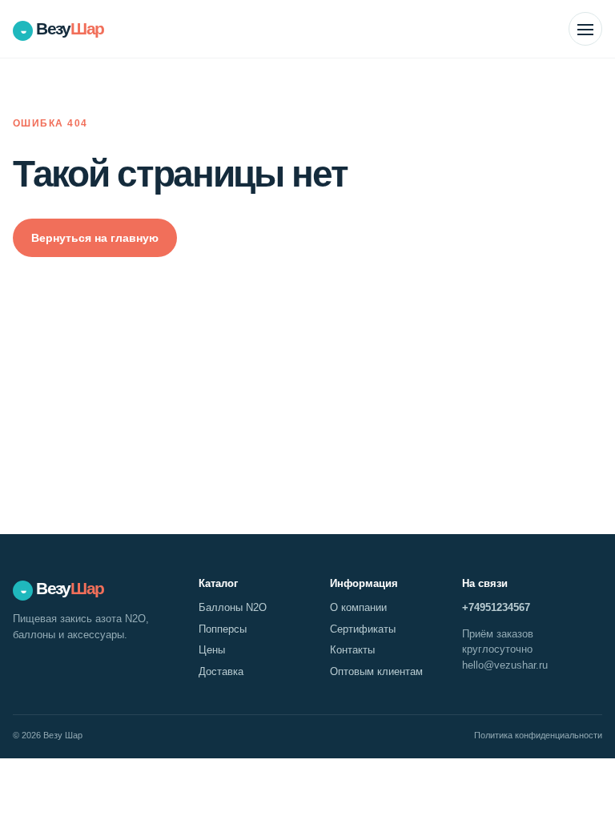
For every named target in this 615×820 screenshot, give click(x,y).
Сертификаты (363, 629)
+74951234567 (496, 607)
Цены (212, 650)
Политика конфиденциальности (538, 735)
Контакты (352, 650)
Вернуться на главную (95, 237)
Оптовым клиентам (376, 671)
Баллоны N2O (233, 607)
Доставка (221, 671)
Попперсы (223, 629)
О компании (358, 607)
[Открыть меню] (585, 29)
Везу (62, 28)
